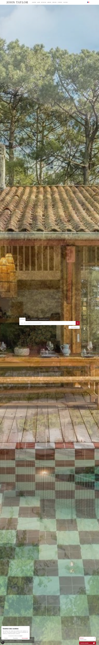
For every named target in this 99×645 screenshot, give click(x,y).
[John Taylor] (17, 2)
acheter (22, 319)
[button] (2, 642)
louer (28, 319)
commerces (34, 319)
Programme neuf (44, 319)
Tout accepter (25, 638)
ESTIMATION (43, 2)
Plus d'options (74, 327)
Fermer (6, 638)
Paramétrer (15, 638)
